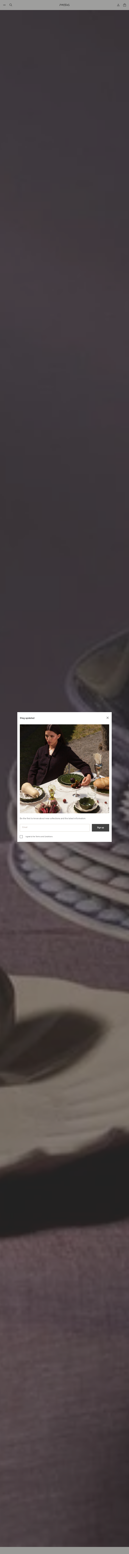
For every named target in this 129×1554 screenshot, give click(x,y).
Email (24, 827)
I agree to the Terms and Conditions (39, 837)
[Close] (107, 718)
